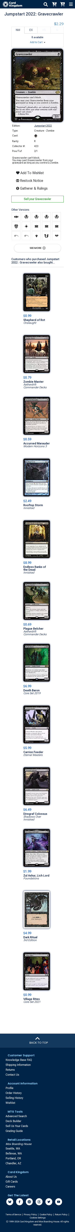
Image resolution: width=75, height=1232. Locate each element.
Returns (10, 1069)
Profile (9, 1088)
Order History (14, 1093)
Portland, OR (13, 1158)
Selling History (14, 1098)
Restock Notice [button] (31, 181)
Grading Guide (14, 1131)
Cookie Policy (46, 1214)
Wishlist (10, 1102)
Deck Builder (13, 1121)
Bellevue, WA (14, 1153)
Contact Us (12, 1074)
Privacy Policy (31, 1214)
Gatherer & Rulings (34, 188)
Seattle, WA (13, 1148)
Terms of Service (13, 1214)
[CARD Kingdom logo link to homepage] (11, 4)
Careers (10, 1186)
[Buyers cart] (54, 4)
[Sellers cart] (62, 4)
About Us (11, 1176)
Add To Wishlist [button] (32, 173)
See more (36, 248)
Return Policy (61, 1214)
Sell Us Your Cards (17, 1126)
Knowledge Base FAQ (19, 1060)
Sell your (37, 199)
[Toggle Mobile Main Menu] (71, 4)
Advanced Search (16, 1116)
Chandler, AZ (13, 1163)
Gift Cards (12, 1181)
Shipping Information (18, 1065)
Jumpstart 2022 (43, 125)
